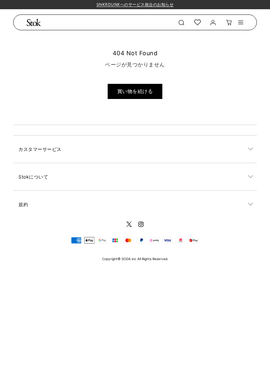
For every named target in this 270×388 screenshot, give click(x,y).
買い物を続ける (135, 91)
